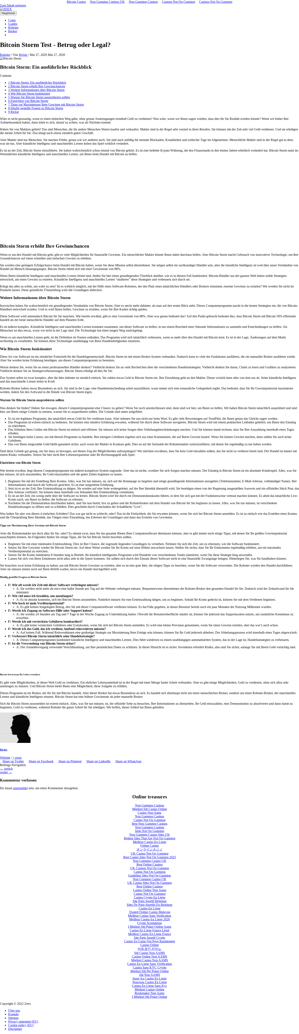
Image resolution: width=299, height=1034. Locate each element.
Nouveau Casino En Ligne (149, 982)
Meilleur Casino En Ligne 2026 (149, 919)
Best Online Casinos (149, 864)
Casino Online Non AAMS (149, 956)
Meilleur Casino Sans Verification (149, 915)
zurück (6, 768)
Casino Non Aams (149, 812)
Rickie (3, 749)
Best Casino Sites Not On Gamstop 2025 (149, 857)
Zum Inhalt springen (13, 5)
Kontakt (13, 1014)
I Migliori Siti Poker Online (149, 996)
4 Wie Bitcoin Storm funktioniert (29, 93)
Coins (12, 20)
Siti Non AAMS (149, 975)
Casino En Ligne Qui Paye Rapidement (149, 941)
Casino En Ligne (149, 908)
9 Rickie (13, 112)
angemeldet (20, 788)
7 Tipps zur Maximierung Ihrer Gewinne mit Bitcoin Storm (46, 104)
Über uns (14, 1010)
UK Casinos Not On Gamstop (149, 868)
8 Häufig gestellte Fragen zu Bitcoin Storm (35, 108)
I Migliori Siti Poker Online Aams (149, 926)
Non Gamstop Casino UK (149, 861)
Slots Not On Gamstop (149, 831)
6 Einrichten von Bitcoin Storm (28, 101)
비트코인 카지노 (149, 949)
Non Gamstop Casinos (149, 805)
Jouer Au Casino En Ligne (149, 978)
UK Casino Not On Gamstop (149, 853)
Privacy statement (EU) (23, 1021)
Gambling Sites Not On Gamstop (149, 875)
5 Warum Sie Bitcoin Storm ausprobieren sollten (39, 97)
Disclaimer (15, 1029)
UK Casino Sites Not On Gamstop (149, 882)
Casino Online (149, 945)
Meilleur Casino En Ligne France (149, 934)
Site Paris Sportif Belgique (150, 901)
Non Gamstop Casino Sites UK (149, 834)
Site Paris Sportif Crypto (149, 937)
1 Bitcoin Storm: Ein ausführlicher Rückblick (37, 82)
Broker (12, 31)
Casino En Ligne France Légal (149, 930)
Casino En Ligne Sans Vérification (149, 964)
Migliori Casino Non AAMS (149, 960)
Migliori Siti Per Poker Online (149, 971)
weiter (6, 772)
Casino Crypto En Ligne (149, 897)
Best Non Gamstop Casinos (149, 823)
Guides (12, 24)
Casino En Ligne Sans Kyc (149, 985)
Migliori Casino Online (149, 989)
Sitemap (13, 1018)
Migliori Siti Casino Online (149, 809)
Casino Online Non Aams (149, 890)
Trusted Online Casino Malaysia (149, 912)
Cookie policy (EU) (21, 1025)
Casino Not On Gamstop (150, 820)
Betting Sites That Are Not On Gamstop (149, 838)
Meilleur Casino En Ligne (149, 842)
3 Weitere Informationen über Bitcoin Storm (36, 90)
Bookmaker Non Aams (149, 993)
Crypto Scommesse (149, 923)
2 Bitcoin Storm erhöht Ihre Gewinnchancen (36, 86)
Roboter (13, 27)
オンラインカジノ (149, 849)
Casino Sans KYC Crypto (149, 967)
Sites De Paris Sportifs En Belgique (149, 904)
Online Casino (149, 845)
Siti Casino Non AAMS (149, 953)
